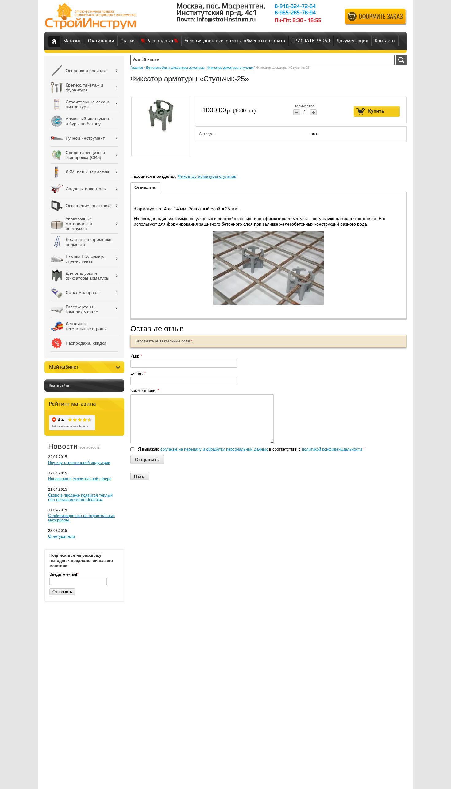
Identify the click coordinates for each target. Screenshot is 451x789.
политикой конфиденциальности (332, 449)
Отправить (62, 592)
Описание (145, 187)
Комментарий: (144, 390)
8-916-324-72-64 (295, 6)
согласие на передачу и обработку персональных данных (214, 449)
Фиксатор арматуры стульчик (230, 67)
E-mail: (138, 373)
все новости (89, 447)
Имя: (136, 356)
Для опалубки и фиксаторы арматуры (175, 67)
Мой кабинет (64, 367)
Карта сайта (59, 385)
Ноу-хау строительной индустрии (79, 462)
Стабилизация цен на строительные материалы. (81, 517)
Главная (136, 67)
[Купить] (377, 111)
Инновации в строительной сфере (79, 479)
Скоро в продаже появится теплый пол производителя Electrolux (80, 497)
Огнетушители (61, 536)
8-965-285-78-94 (295, 12)
